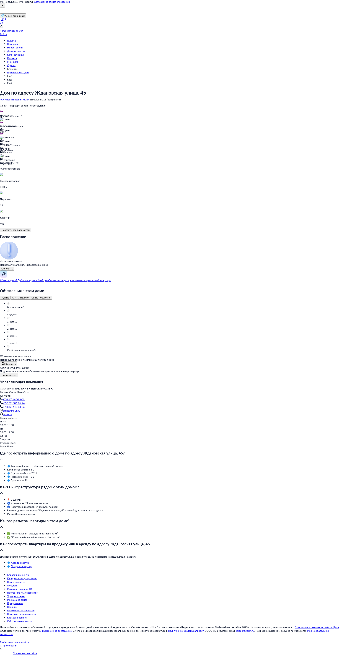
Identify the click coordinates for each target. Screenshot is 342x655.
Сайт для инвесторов (19, 621)
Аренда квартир (20, 562)
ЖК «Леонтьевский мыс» (14, 99)
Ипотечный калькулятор (21, 610)
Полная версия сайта (25, 653)
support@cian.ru (245, 630)
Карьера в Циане (17, 617)
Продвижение (15, 603)
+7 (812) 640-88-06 (14, 407)
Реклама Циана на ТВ (19, 589)
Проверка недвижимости (21, 614)
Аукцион (12, 585)
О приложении (8, 645)
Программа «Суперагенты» (22, 592)
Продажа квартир (21, 566)
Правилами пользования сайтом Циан (317, 627)
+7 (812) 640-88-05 (14, 399)
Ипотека (12, 58)
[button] (174, 307)
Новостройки (15, 47)
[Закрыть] (2, 5)
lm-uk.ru (7, 414)
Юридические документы (22, 578)
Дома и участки (16, 51)
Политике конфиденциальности (186, 630)
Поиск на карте (16, 582)
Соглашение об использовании (52, 1)
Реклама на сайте (17, 599)
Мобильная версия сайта (14, 642)
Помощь (12, 607)
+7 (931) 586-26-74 (14, 403)
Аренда (11, 40)
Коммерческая (15, 54)
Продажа (12, 44)
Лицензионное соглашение (56, 630)
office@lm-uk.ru (11, 410)
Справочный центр (18, 574)
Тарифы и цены (16, 596)
